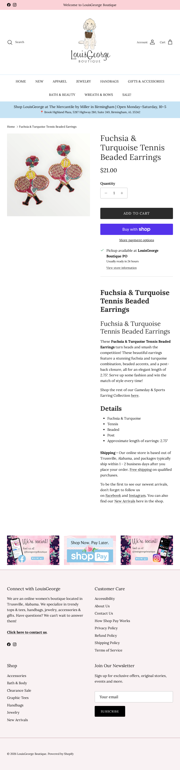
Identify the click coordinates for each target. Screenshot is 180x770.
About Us (102, 606)
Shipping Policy (107, 642)
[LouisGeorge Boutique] (90, 42)
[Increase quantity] (123, 193)
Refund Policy (106, 635)
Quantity (107, 183)
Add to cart (137, 213)
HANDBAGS (109, 81)
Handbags (15, 705)
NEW (39, 81)
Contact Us (104, 613)
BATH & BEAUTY (62, 95)
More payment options (136, 240)
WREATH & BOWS (99, 95)
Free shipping (141, 469)
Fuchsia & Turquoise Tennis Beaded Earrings (48, 126)
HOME (21, 81)
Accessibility (105, 598)
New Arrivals (17, 720)
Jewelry (13, 712)
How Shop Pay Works (112, 621)
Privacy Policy (106, 628)
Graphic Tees (18, 697)
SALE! (126, 95)
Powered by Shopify (61, 754)
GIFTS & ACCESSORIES (146, 81)
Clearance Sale (19, 690)
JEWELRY (83, 81)
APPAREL (60, 81)
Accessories (16, 675)
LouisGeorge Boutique (31, 754)
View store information (121, 268)
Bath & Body (17, 683)
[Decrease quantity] (105, 193)
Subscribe (110, 711)
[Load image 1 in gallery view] (48, 174)
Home (11, 126)
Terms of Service (108, 650)
